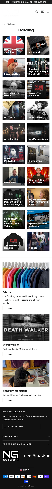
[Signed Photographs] (26, 373)
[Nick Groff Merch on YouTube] (48, 455)
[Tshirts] (26, 275)
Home (4, 24)
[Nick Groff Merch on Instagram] (34, 455)
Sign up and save (14, 412)
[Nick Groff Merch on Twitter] (29, 455)
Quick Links (10, 436)
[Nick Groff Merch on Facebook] (24, 455)
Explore (9, 308)
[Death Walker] (26, 327)
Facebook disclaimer (17, 444)
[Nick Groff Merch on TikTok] (43, 455)
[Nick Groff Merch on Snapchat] (38, 455)
